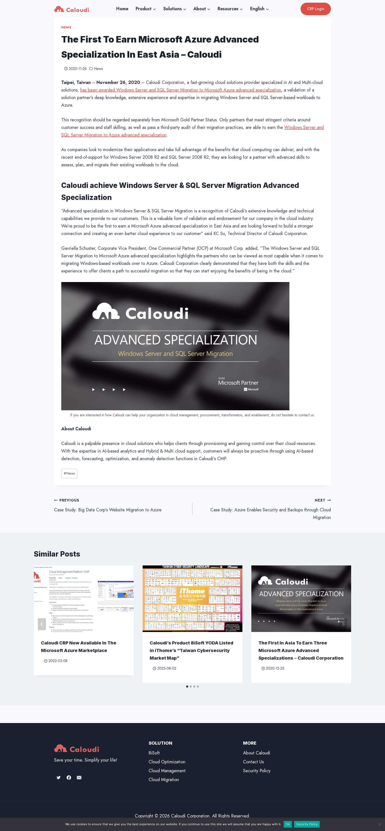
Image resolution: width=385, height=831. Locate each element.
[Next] (343, 624)
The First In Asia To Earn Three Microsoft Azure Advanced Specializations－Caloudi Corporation (301, 650)
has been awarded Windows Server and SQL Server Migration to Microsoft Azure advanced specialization (180, 90)
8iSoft (154, 753)
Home (122, 9)
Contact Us (253, 762)
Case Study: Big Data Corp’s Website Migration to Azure (108, 505)
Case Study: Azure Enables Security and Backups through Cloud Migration (270, 509)
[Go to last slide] (42, 624)
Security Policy (256, 771)
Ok (288, 824)
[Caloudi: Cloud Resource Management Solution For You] (71, 9)
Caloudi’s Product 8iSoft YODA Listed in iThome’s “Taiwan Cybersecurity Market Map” (191, 650)
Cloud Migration (164, 779)
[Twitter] (58, 777)
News (66, 27)
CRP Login (315, 8)
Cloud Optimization (167, 762)
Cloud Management (167, 771)
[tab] (187, 686)
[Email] (79, 777)
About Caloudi (256, 753)
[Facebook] (68, 777)
